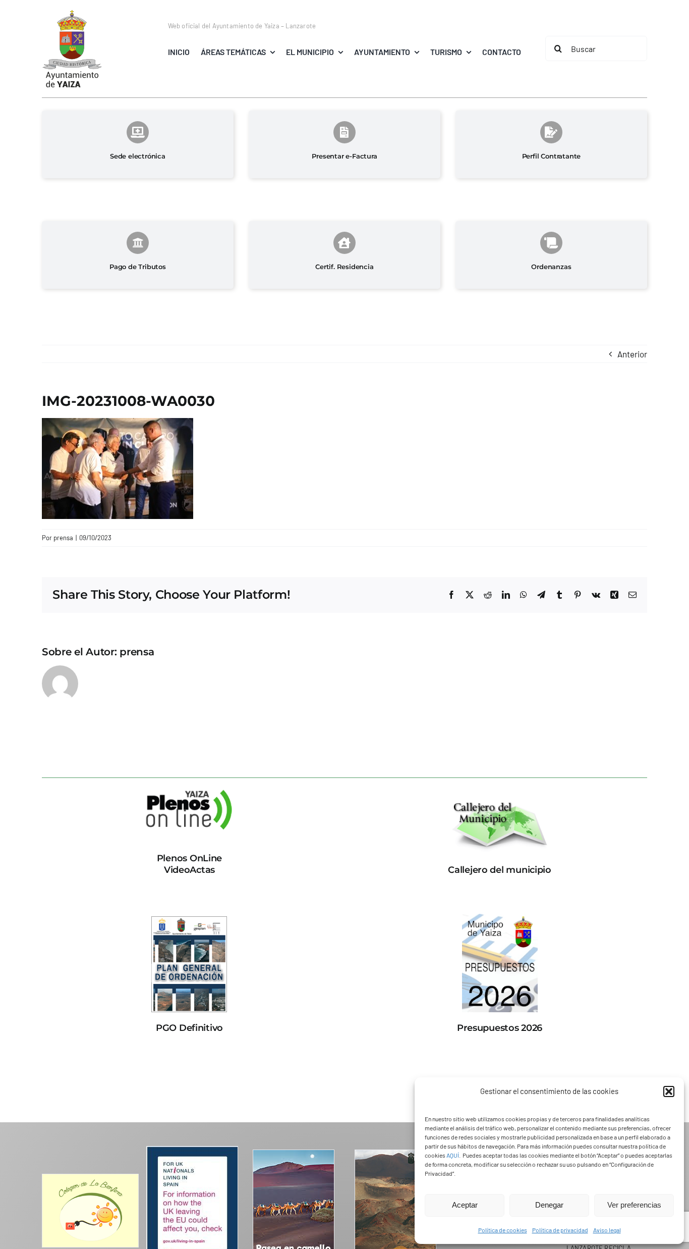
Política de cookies (502, 1229)
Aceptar (465, 1205)
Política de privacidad (560, 1229)
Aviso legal (607, 1229)
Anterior (632, 354)
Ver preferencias (634, 1205)
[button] (669, 1091)
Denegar (549, 1205)
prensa (63, 538)
